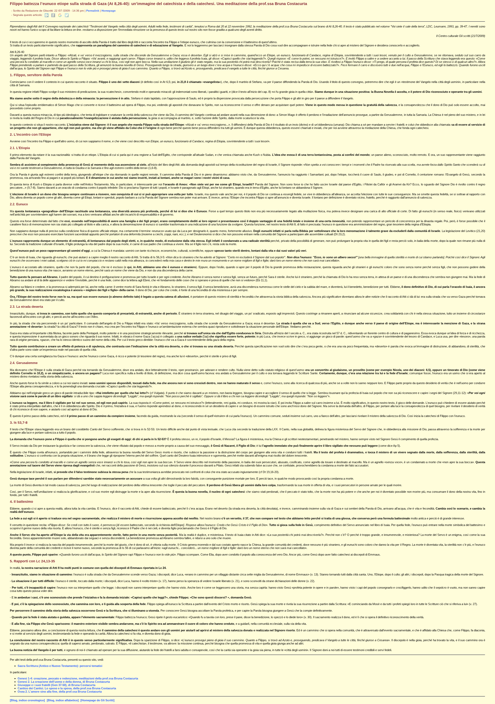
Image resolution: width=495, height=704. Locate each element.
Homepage (109, 10)
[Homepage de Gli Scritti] (97, 700)
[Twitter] (67, 16)
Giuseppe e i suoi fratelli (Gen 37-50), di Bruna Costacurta (56, 685)
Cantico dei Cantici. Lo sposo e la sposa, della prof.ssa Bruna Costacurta (67, 688)
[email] (47, 16)
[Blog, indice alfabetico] (63, 700)
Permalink (92, 10)
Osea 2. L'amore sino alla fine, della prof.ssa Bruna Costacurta (60, 691)
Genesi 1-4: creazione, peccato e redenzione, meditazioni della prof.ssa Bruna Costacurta (78, 678)
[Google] (60, 16)
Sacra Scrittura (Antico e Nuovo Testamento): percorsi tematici (60, 665)
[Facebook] (53, 16)
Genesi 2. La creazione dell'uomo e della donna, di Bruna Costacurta (64, 681)
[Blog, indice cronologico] (27, 700)
